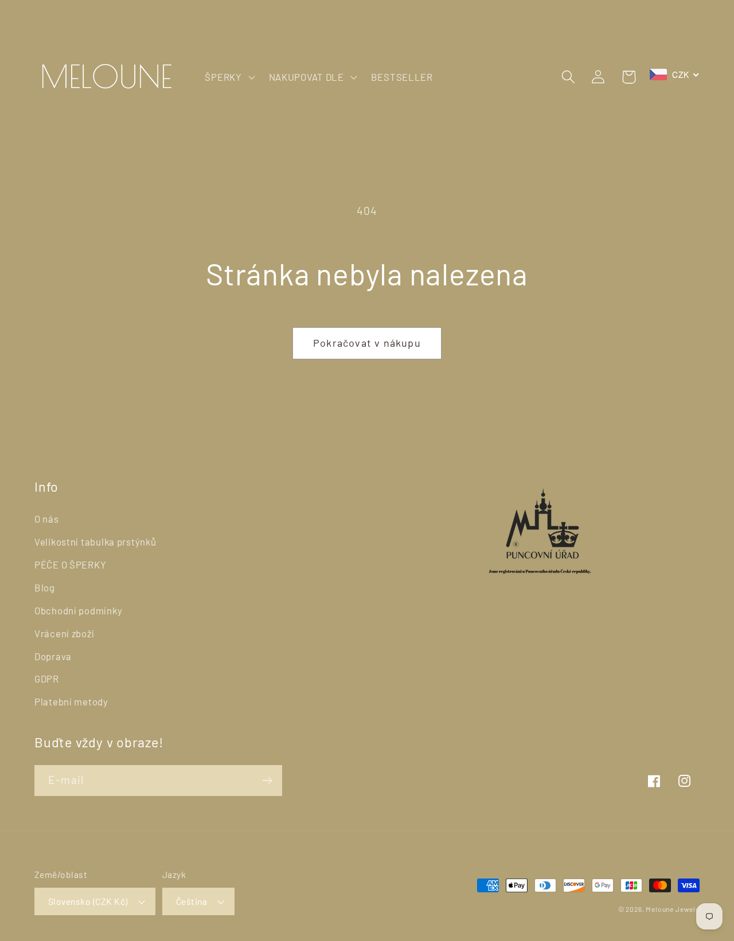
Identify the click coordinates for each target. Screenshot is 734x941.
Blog (44, 587)
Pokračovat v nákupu (367, 342)
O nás (46, 518)
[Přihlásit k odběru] (267, 780)
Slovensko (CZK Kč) (88, 901)
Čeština (191, 901)
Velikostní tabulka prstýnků (95, 541)
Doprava (53, 656)
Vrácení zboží (64, 633)
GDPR (46, 678)
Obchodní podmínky (78, 610)
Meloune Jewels (673, 909)
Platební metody (71, 701)
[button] (228, 76)
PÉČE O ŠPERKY (70, 564)
